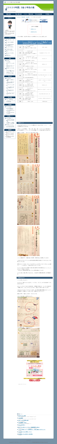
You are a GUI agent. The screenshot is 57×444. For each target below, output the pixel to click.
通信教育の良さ (8, 55)
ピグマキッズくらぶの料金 (10, 85)
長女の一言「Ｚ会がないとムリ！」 (10, 51)
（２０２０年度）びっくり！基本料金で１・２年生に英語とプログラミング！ (32, 429)
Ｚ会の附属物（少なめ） (22, 422)
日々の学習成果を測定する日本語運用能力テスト (10, 45)
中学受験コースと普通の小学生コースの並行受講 (10, 123)
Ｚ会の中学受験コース (9, 118)
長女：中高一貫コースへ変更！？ (10, 40)
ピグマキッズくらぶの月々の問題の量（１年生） (10, 90)
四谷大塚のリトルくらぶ (9, 124)
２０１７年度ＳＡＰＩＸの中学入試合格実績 (10, 108)
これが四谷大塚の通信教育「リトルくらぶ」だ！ (10, 126)
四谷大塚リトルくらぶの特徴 (10, 68)
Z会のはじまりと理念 (22, 415)
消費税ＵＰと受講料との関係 (10, 80)
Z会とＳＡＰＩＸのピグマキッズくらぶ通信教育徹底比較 (28, 442)
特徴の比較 (7, 60)
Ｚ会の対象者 (20, 418)
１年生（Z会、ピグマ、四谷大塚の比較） (11, 101)
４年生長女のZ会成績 (9, 49)
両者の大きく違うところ (10, 65)
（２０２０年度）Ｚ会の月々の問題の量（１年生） (10, 88)
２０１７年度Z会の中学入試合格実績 (11, 110)
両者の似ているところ (10, 66)
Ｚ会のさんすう (34, 31)
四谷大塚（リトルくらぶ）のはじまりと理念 (10, 73)
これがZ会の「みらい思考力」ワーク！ (25, 431)
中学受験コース (48, 14)
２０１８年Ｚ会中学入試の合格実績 (10, 113)
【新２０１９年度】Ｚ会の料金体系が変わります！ (10, 83)
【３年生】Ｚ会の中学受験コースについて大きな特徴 (10, 120)
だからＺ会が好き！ (21, 424)
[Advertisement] (34, 112)
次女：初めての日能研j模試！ (9, 42)
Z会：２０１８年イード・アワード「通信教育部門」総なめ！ (29, 427)
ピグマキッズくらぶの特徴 (10, 63)
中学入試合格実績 (8, 106)
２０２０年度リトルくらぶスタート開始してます (10, 71)
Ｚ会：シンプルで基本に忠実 (23, 420)
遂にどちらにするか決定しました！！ (10, 53)
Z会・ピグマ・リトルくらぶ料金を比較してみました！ (11, 93)
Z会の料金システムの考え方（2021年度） (25, 434)
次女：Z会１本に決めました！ (10, 47)
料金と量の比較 (8, 78)
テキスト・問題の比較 (9, 99)
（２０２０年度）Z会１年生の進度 (19, 8)
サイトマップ (28, 440)
